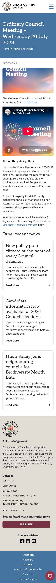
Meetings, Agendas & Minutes (19, 225)
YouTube (32, 102)
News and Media (23, 48)
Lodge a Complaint (28, 579)
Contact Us (8, 480)
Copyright (28, 559)
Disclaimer (28, 564)
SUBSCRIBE (26, 524)
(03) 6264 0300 (10, 490)
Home (5, 48)
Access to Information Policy (28, 569)
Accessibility (28, 554)
